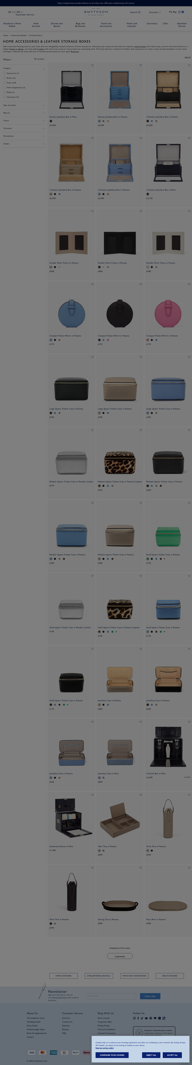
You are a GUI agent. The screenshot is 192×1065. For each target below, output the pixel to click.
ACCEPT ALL (172, 1055)
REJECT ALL (151, 1055)
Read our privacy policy (105, 1048)
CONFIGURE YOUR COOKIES (112, 1055)
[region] (140, 1049)
